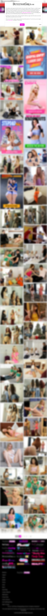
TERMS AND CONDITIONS (26, 12)
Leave (40, 24)
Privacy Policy (10, 20)
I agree (22, 24)
